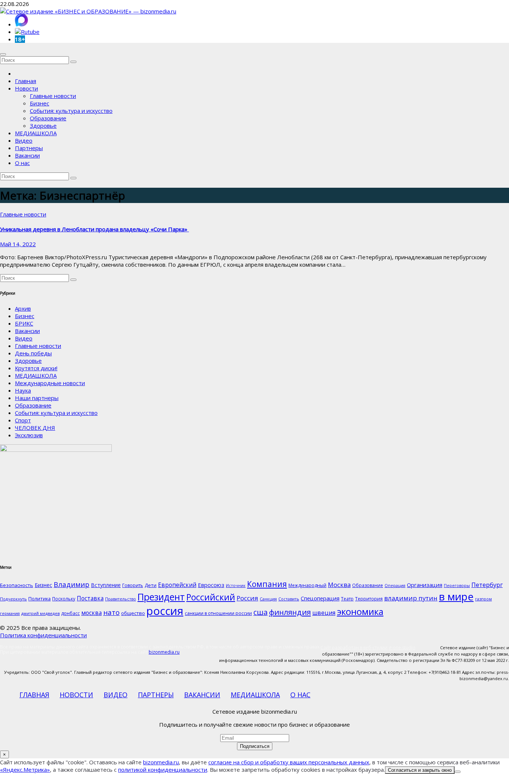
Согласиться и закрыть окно (420, 770)
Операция (395, 585)
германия (10, 613)
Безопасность (16, 585)
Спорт (23, 420)
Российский (210, 597)
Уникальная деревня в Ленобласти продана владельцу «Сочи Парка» (94, 229)
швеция (323, 613)
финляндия (290, 612)
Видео (23, 140)
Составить (288, 599)
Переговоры (457, 585)
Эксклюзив (29, 435)
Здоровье (43, 125)
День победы (33, 353)
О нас (22, 162)
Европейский (177, 585)
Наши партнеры (37, 398)
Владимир (71, 584)
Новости (26, 88)
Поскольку (63, 599)
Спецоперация (320, 598)
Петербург (487, 584)
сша (260, 612)
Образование (48, 118)
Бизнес (39, 103)
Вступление (106, 585)
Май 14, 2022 (18, 244)
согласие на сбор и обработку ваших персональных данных (288, 762)
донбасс (70, 613)
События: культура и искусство (71, 110)
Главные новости (53, 95)
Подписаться (254, 746)
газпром (483, 599)
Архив (23, 308)
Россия (247, 598)
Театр (347, 599)
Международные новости (50, 383)
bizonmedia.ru (164, 652)
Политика (39, 598)
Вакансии (27, 155)
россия (164, 610)
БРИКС (24, 323)
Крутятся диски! (36, 368)
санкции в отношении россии (218, 613)
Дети (151, 585)
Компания (267, 584)
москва (91, 613)
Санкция (268, 599)
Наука (23, 390)
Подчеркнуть (13, 599)
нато (111, 612)
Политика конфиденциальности (43, 635)
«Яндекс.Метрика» (25, 769)
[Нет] (458, 772)
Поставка (90, 598)
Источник (236, 585)
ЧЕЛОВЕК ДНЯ (35, 427)
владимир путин (410, 598)
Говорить (132, 585)
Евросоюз (211, 585)
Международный (307, 585)
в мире (456, 596)
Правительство (120, 599)
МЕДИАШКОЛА (36, 133)
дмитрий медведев (40, 613)
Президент (161, 597)
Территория (369, 599)
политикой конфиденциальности (162, 769)
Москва (339, 584)
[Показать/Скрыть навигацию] (3, 54)
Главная (25, 81)
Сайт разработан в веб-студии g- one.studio (367, 647)
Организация (424, 585)
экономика (360, 611)
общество (133, 613)
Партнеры (29, 148)
